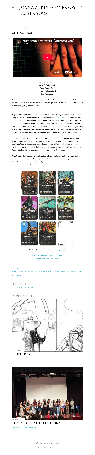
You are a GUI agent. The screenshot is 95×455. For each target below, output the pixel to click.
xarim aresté (16, 275)
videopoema (77, 271)
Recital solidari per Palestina (36, 423)
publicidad (64, 271)
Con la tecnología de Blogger (49, 443)
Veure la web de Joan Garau (47, 259)
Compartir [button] (16, 268)
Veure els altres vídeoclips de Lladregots (47, 256)
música (57, 271)
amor (21, 271)
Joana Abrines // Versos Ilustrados (47, 10)
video (71, 271)
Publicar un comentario (23, 288)
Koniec (24, 159)
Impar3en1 (20, 100)
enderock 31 (62, 117)
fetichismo (21, 354)
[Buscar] (81, 6)
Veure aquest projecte (57, 250)
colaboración (28, 271)
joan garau (50, 271)
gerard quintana (40, 271)
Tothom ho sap (53, 159)
